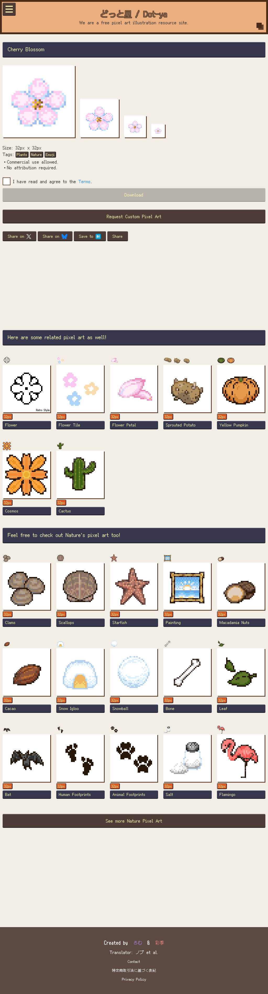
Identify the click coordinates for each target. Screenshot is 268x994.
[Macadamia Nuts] (241, 597)
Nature (36, 154)
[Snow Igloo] (80, 683)
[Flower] (27, 399)
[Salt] (187, 769)
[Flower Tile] (80, 399)
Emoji (50, 154)
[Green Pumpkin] (241, 399)
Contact (134, 961)
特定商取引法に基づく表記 (134, 970)
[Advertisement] (134, 285)
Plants (22, 154)
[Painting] (187, 597)
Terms (85, 181)
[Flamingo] (241, 769)
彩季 (159, 942)
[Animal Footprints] (134, 769)
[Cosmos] (27, 485)
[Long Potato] (187, 399)
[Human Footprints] (80, 769)
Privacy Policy (134, 979)
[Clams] (27, 597)
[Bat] (27, 769)
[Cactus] (80, 485)
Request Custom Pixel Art (134, 216)
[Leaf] (241, 683)
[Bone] (187, 683)
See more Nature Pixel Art (134, 820)
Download (134, 194)
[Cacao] (27, 683)
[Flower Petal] (134, 399)
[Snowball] (134, 683)
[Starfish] (134, 597)
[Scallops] (80, 597)
